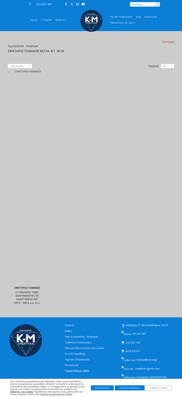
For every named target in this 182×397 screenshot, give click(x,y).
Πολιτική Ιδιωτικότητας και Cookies (84, 348)
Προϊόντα (60, 19)
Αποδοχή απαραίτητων (129, 387)
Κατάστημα (32, 46)
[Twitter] (71, 4)
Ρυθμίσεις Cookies (158, 387)
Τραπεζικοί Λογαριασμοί (78, 342)
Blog (138, 16)
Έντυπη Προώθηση (75, 353)
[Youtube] (83, 4)
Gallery (68, 330)
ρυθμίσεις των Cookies (21, 391)
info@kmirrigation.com (147, 368)
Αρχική (34, 19)
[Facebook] (66, 4)
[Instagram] (77, 4)
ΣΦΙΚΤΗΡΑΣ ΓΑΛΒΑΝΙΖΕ (27, 287)
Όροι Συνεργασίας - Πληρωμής (81, 336)
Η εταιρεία (46, 19)
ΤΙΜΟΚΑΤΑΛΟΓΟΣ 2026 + (122, 22)
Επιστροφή (168, 41)
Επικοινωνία (150, 16)
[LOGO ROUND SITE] (25, 340)
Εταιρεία (69, 325)
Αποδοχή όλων (102, 387)
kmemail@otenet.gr (146, 359)
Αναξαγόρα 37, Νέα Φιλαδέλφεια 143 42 (146, 325)
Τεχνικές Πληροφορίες (121, 16)
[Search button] (158, 4)
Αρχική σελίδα (16, 46)
